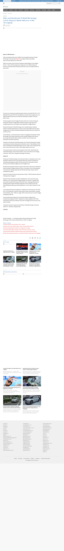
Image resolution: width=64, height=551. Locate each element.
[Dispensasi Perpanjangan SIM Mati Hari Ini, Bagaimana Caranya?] (35, 246)
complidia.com (26, 423)
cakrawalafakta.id (26, 448)
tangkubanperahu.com (47, 443)
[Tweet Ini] (33, 238)
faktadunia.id (25, 434)
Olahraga (26, 10)
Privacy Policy (26, 458)
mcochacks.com (26, 426)
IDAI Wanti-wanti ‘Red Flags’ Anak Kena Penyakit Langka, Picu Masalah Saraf (25, 1)
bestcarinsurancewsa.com (8, 450)
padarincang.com (46, 448)
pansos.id (45, 434)
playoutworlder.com (7, 441)
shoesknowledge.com (27, 432)
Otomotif (21, 10)
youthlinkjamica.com (7, 439)
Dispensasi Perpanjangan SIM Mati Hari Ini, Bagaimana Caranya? (16, 228)
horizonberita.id (46, 425)
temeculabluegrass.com (8, 443)
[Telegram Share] (37, 238)
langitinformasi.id (26, 443)
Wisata (49, 10)
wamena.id (5, 430)
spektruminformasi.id (47, 427)
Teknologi (32, 10)
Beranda (6, 10)
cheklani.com (5, 446)
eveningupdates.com (27, 425)
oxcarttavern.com (26, 429)
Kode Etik (20, 458)
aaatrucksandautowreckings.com (9, 437)
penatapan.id (5, 433)
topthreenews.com (7, 436)
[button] (59, 3)
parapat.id (5, 432)
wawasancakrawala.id (27, 446)
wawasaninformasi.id (47, 423)
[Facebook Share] (30, 238)
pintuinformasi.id (26, 450)
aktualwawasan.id (46, 429)
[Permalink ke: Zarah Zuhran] (4, 25)
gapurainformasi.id (26, 436)
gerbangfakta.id (46, 430)
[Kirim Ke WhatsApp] (40, 238)
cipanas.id (5, 425)
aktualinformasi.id (26, 433)
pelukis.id (44, 451)
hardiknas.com (46, 437)
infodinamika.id (46, 432)
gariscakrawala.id (26, 437)
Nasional (11, 10)
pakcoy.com (45, 439)
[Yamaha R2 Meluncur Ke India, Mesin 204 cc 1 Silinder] (9, 246)
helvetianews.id (26, 440)
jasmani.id (5, 423)
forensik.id (45, 436)
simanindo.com (46, 447)
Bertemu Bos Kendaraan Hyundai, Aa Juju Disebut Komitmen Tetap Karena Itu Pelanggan (21, 233)
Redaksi (32, 458)
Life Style (44, 10)
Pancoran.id (35, 460)
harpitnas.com (46, 440)
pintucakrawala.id (26, 444)
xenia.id (4, 429)
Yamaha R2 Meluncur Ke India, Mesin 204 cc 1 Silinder (14, 224)
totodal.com (5, 447)
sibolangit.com (46, 444)
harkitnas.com (46, 441)
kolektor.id (45, 450)
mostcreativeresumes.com (28, 427)
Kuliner (53, 10)
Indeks (15, 458)
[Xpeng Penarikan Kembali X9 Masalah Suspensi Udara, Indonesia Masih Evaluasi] (22, 259)
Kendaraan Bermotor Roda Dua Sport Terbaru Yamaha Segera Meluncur (18, 226)
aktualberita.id (26, 447)
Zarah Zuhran (8, 25)
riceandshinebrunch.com (28, 430)
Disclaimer (37, 458)
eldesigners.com (6, 444)
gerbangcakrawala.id (27, 439)
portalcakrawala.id (46, 426)
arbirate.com (5, 440)
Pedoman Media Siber (45, 458)
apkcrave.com (6, 448)
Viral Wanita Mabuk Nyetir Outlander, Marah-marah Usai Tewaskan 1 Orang (19, 229)
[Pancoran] (5, 6)
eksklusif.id (5, 426)
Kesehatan (38, 10)
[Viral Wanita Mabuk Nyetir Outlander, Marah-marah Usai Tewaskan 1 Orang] (9, 259)
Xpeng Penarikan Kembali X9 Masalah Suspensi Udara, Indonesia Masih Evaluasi (19, 231)
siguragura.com (46, 446)
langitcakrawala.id (26, 441)
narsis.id (44, 433)
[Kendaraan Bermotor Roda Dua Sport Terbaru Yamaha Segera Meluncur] (22, 246)
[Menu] (4, 3)
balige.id (4, 434)
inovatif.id (5, 427)
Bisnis (16, 10)
